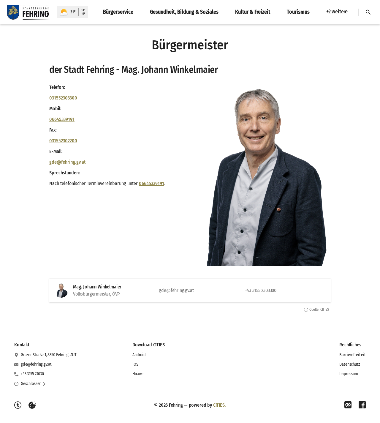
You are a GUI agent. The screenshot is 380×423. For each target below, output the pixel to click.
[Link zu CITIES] (348, 404)
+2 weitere (337, 11)
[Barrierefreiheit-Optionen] (17, 405)
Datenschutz (349, 364)
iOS (135, 364)
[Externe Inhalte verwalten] (32, 405)
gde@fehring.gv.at (67, 162)
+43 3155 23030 (32, 373)
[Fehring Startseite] (28, 12)
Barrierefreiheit (352, 354)
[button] (256, 173)
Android (139, 354)
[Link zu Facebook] (362, 404)
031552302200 (63, 140)
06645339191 (62, 119)
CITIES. (219, 405)
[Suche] (368, 12)
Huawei (138, 373)
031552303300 (63, 98)
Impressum (348, 373)
